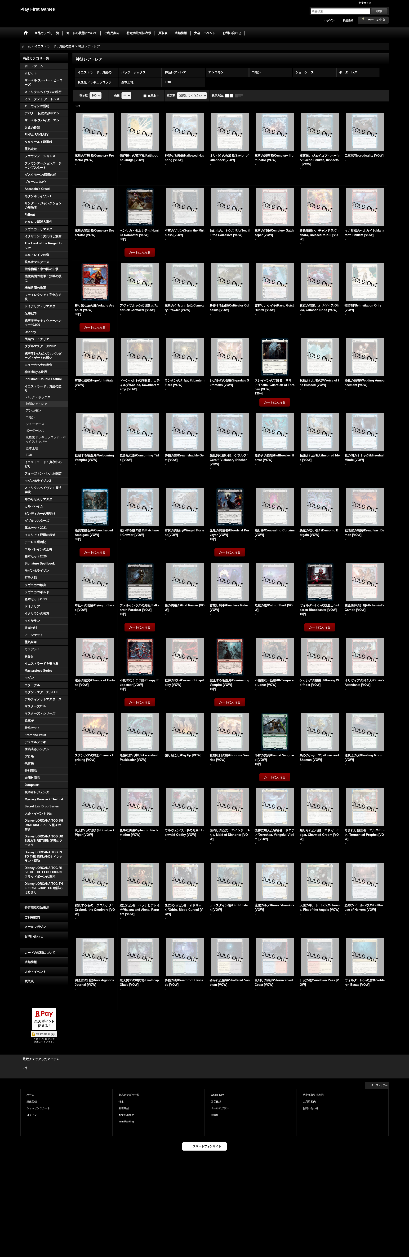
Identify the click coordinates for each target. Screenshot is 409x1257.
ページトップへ (379, 1085)
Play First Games (37, 9)
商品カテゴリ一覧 (129, 1094)
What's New (217, 1094)
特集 (121, 1101)
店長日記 (216, 1101)
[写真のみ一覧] (230, 95)
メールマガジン (35, 927)
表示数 (84, 95)
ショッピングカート (38, 1108)
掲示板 (214, 1114)
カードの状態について (40, 952)
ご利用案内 (32, 917)
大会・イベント (35, 971)
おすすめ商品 (126, 1114)
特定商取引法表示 (37, 907)
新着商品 (124, 1108)
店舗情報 (31, 962)
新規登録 (348, 20)
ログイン (329, 20)
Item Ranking (126, 1121)
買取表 (29, 981)
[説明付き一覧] (240, 95)
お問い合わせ (34, 936)
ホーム (30, 1094)
